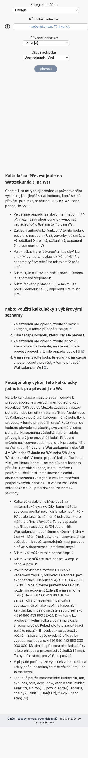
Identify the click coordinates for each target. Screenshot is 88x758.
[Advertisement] (44, 123)
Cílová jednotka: (44, 52)
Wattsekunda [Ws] (28, 368)
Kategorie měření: (44, 5)
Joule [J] (73, 351)
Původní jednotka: (44, 38)
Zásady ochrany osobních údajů (37, 718)
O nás (11, 718)
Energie (62, 329)
